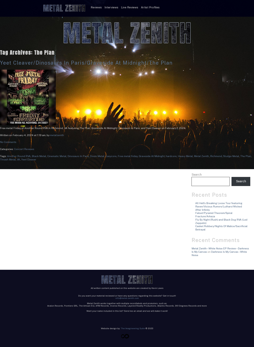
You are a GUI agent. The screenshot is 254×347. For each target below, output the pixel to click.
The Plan (245, 156)
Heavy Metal (185, 156)
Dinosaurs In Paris (78, 156)
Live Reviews (129, 7)
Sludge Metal (231, 156)
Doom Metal (97, 156)
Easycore (111, 156)
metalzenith (57, 135)
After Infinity (202, 209)
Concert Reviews (24, 149)
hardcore (171, 156)
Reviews (96, 7)
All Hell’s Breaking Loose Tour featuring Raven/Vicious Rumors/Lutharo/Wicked (218, 205)
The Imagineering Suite (133, 328)
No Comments (8, 142)
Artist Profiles (150, 7)
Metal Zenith (201, 156)
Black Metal (39, 156)
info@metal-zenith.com (127, 298)
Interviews (111, 7)
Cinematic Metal (56, 156)
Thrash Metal (8, 159)
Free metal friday (128, 156)
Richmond (216, 156)
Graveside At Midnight (152, 156)
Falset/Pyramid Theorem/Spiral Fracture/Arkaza (213, 214)
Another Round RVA (19, 156)
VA (18, 159)
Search (197, 174)
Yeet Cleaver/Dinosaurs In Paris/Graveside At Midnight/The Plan (86, 63)
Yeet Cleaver (28, 159)
